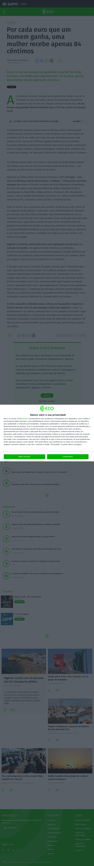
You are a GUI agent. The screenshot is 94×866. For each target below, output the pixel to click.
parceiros (25, 418)
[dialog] (47, 433)
